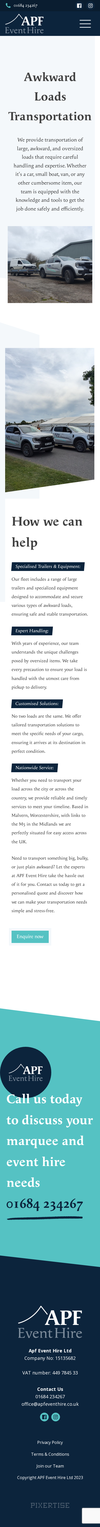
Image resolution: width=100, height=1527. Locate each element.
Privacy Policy (50, 1442)
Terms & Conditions (50, 1454)
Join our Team (50, 1466)
